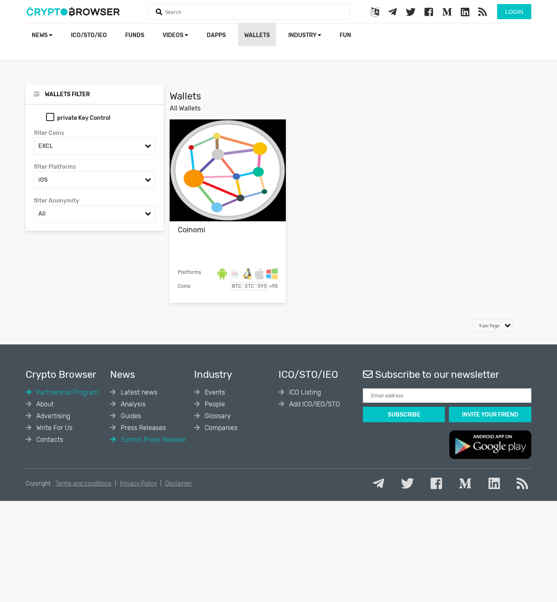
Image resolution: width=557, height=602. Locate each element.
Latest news (138, 392)
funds (134, 35)
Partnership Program (66, 392)
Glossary (217, 416)
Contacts (49, 439)
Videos (174, 35)
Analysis (132, 404)
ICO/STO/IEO (89, 35)
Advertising (52, 416)
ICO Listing (304, 392)
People (214, 404)
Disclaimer (178, 483)
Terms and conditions (83, 483)
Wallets (257, 35)
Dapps (216, 35)
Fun (345, 35)
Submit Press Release (152, 439)
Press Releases (142, 428)
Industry (303, 35)
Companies (220, 428)
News (40, 35)
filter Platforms (55, 166)
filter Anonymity (56, 200)
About (44, 404)
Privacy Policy (138, 483)
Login (514, 12)
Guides (130, 416)
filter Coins (49, 133)
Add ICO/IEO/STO (313, 404)
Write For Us (54, 428)
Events (214, 392)
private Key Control (84, 118)
